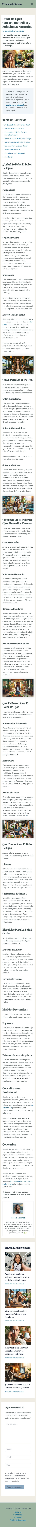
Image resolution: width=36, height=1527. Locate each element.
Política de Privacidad (18, 1520)
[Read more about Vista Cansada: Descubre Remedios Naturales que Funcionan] (18, 1298)
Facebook (18, 1517)
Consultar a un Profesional (14, 153)
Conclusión (8, 157)
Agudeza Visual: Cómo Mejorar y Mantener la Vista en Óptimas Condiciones (17, 1277)
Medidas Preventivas (12, 149)
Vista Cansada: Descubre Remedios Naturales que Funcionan (15, 1313)
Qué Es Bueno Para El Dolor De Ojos (18, 138)
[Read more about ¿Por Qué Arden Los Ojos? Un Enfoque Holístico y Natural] (18, 1372)
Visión (7, 1284)
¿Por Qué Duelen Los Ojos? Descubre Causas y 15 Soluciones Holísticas (16, 1350)
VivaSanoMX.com (12, 4)
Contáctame (18, 1515)
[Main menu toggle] (32, 4)
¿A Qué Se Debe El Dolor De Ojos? (17, 125)
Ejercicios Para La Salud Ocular (16, 146)
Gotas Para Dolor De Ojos (14, 128)
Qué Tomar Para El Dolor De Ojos (17, 142)
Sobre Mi (18, 1512)
